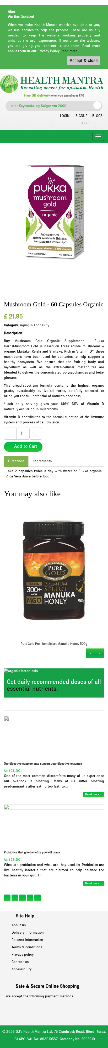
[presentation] (99, 653)
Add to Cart (25, 446)
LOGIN (64, 116)
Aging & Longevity (34, 325)
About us (19, 925)
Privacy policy (23, 954)
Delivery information (28, 932)
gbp (85, 123)
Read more (69, 51)
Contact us (20, 962)
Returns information (27, 940)
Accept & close (84, 60)
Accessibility (21, 969)
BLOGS (97, 116)
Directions (16, 461)
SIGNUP (81, 116)
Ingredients (42, 461)
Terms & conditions (27, 947)
